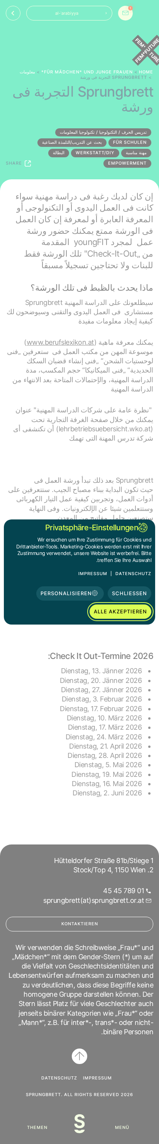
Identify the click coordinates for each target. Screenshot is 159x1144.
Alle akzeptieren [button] (120, 611)
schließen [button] (129, 593)
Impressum (92, 573)
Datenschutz (133, 573)
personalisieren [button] (66, 593)
